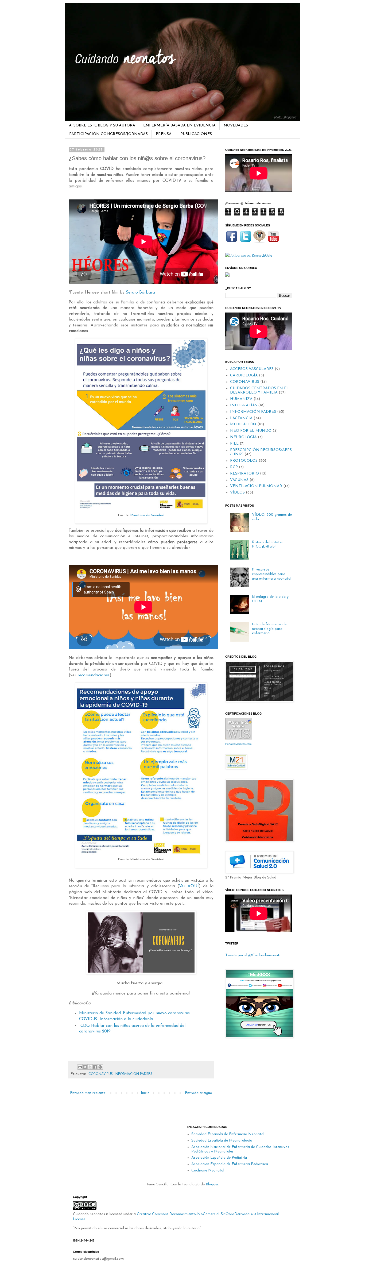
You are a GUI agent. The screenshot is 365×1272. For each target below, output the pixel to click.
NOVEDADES (236, 126)
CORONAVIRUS (100, 1074)
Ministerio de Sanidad (147, 515)
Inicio (145, 1093)
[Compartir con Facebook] (95, 1067)
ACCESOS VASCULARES (252, 369)
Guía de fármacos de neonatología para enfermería (269, 628)
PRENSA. (164, 134)
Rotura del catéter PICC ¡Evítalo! (267, 544)
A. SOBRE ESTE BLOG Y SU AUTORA (102, 126)
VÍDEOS (237, 493)
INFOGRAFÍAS (243, 405)
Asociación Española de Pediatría (219, 1158)
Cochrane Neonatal (207, 1171)
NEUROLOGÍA (243, 437)
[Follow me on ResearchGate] (248, 255)
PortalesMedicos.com (238, 743)
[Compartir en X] (90, 1067)
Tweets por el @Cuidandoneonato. (253, 955)
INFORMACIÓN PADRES (253, 412)
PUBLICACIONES (196, 134)
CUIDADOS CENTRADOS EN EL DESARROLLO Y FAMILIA (259, 390)
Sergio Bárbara (140, 292)
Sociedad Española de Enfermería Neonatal (227, 1134)
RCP (234, 467)
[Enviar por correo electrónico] (80, 1067)
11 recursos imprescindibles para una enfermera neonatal (271, 574)
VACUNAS (239, 480)
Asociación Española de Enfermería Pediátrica (229, 1164)
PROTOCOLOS (244, 461)
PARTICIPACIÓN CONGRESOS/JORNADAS (108, 134)
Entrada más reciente (88, 1093)
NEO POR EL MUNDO (250, 431)
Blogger (212, 1184)
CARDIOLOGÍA (244, 375)
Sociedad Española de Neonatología (221, 1141)
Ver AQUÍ (189, 886)
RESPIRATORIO (244, 474)
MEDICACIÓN (243, 424)
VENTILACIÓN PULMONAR (256, 486)
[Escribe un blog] (85, 1067)
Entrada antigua (198, 1093)
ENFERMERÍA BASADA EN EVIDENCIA (179, 126)
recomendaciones (93, 675)
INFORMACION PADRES (133, 1074)
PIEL (234, 444)
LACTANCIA (241, 418)
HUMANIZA (241, 399)
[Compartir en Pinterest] (100, 1067)
